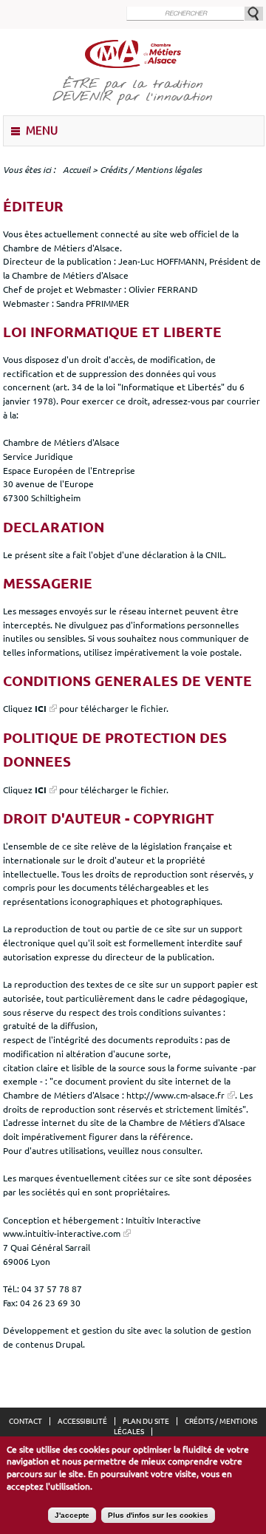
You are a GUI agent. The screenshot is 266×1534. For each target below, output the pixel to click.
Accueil (76, 169)
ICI (41, 708)
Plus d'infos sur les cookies (158, 1515)
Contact (25, 1421)
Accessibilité (82, 1421)
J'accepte (72, 1515)
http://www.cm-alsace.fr (175, 1095)
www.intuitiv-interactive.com (61, 1233)
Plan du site (146, 1421)
